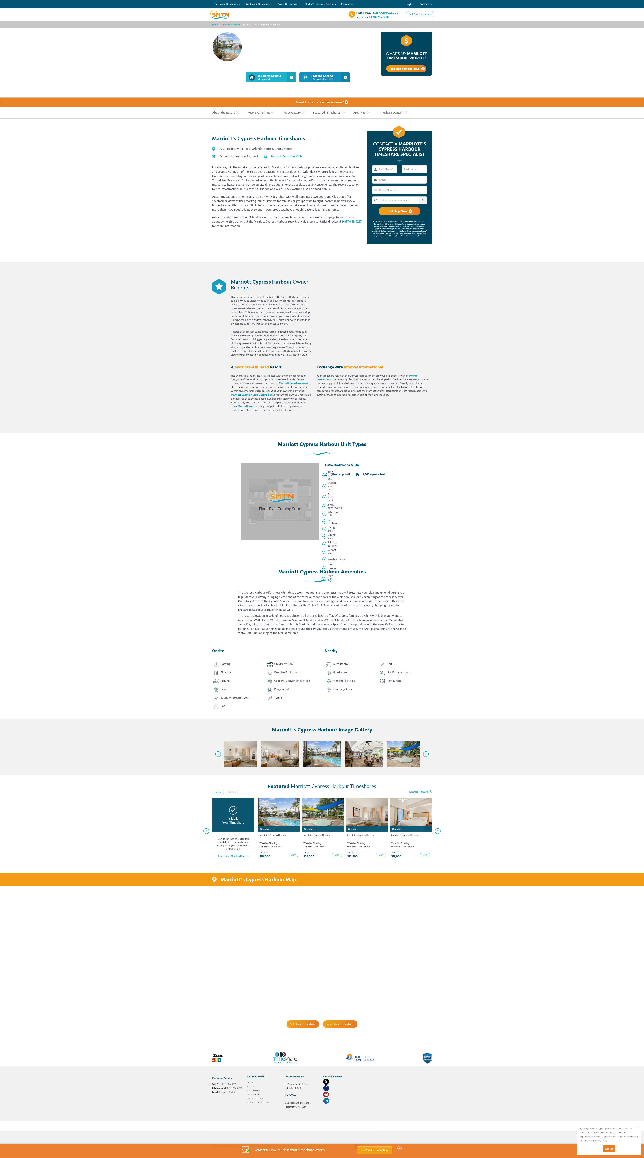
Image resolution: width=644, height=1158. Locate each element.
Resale (218, 792)
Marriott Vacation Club (286, 156)
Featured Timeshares (326, 112)
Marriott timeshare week (293, 383)
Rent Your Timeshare (340, 1024)
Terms (422, 236)
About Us (251, 1082)
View (293, 854)
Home (215, 24)
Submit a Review (255, 1098)
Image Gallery (292, 112)
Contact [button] (425, 4)
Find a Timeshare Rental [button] (319, 4)
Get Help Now (397, 211)
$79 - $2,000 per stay (322, 77)
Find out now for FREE (405, 69)
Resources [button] (347, 4)
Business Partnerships (258, 1102)
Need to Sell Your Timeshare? (320, 102)
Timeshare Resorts (230, 24)
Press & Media (254, 1090)
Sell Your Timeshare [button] (227, 4)
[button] (403, 200)
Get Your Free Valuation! (375, 1150)
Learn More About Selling (231, 856)
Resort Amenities (258, 112)
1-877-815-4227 (385, 13)
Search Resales (418, 792)
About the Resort (223, 112)
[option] (238, 754)
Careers (251, 1086)
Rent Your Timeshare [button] (258, 4)
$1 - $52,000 (269, 77)
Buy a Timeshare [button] (288, 4)
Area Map (359, 112)
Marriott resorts (247, 406)
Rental (232, 792)
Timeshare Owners (390, 112)
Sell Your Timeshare (420, 14)
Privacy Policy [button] (600, 1141)
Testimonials (253, 1094)
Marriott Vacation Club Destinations (252, 395)
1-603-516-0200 (380, 17)
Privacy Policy (421, 221)
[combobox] (376, 190)
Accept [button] (609, 1148)
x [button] (638, 1125)
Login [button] (409, 4)
